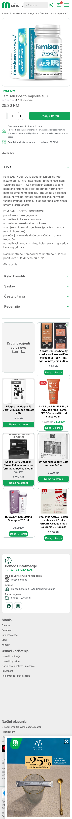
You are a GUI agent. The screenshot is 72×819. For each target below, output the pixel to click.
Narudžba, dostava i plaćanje (18, 666)
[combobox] (35, 5)
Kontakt (6, 644)
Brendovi (7, 630)
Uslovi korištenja (11, 656)
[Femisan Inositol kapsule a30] (36, 52)
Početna (6, 13)
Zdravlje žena (32, 13)
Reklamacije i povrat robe (16, 675)
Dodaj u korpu (50, 116)
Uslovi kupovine (11, 661)
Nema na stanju (18, 424)
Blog (4, 639)
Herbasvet (8, 91)
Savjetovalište (10, 634)
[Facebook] (9, 606)
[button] (66, 741)
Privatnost (7, 670)
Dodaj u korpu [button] (53, 372)
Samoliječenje (18, 13)
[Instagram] (18, 606)
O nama (6, 625)
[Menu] (66, 5)
